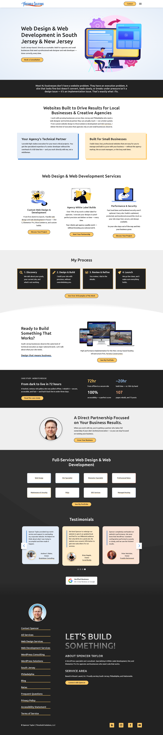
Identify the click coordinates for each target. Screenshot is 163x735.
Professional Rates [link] (124, 478)
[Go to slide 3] (82, 569)
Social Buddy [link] (46, 560)
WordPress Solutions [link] (32, 661)
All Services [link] (27, 635)
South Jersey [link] (28, 667)
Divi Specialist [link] (67, 478)
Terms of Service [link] (30, 713)
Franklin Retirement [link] (87, 558)
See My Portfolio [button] (107, 360)
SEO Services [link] (95, 492)
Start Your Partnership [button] (81, 234)
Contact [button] (130, 4)
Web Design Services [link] (32, 641)
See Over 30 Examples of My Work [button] (81, 296)
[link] (32, 4)
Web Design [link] (39, 478)
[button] (24, 546)
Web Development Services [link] (35, 648)
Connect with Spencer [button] (76, 683)
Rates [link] (24, 687)
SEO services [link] (106, 124)
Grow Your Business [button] (85, 440)
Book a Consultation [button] (32, 60)
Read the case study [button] (32, 398)
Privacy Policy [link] (28, 700)
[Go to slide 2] (80, 569)
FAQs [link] (67, 492)
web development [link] (37, 220)
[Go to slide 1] (78, 569)
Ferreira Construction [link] (114, 354)
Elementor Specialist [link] (95, 478)
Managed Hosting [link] (124, 492)
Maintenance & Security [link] (39, 492)
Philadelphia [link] (27, 674)
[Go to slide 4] (85, 569)
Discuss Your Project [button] (39, 232)
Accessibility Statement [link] (33, 707)
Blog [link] (23, 680)
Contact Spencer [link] (30, 628)
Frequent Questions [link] (32, 693)
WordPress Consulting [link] (33, 654)
